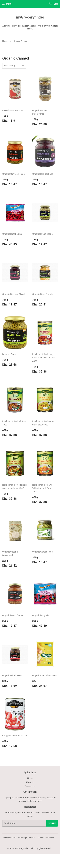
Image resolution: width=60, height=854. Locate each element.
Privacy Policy (9, 838)
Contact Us (30, 786)
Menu (9, 4)
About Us (30, 782)
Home (5, 41)
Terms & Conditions (45, 838)
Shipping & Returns (26, 838)
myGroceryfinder (30, 17)
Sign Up (52, 823)
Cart (55, 4)
